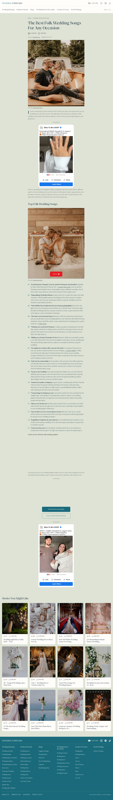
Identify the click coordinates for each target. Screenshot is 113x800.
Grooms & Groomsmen (26, 778)
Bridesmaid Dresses (25, 761)
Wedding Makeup (25, 771)
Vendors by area (79, 774)
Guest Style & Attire (25, 781)
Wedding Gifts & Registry (8, 788)
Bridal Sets (41, 758)
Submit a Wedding (98, 751)
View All (77, 778)
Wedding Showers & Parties (9, 758)
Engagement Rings (44, 751)
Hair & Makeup (79, 764)
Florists (77, 768)
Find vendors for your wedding (56, 509)
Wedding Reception (62, 773)
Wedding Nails (24, 774)
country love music (64, 287)
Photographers (79, 751)
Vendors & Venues (63, 10)
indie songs (42, 324)
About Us (5, 794)
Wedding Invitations (7, 761)
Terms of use (16, 794)
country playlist (71, 351)
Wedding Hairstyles (25, 754)
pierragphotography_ (38, 108)
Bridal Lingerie (24, 764)
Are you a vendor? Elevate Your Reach (56, 515)
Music (76, 771)
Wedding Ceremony (62, 753)
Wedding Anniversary (63, 766)
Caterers (77, 761)
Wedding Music (61, 756)
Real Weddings (76, 10)
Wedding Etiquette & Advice (9, 764)
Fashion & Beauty (22, 10)
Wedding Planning (8, 10)
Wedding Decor (61, 759)
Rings (32, 10)
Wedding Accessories (26, 758)
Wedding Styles (61, 770)
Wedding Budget (6, 754)
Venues (77, 758)
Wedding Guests (6, 774)
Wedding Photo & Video (63, 763)
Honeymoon (5, 768)
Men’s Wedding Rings (44, 761)
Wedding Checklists (7, 751)
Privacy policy (37, 794)
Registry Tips (5, 784)
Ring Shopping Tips (44, 768)
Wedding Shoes (24, 768)
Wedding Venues (6, 778)
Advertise (26, 794)
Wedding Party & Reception (45, 10)
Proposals (41, 764)
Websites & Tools (6, 781)
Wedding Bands (43, 754)
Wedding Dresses (25, 751)
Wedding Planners (80, 754)
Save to (55, 274)
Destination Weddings (8, 771)
